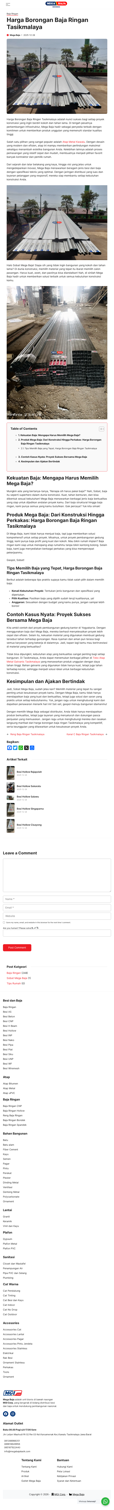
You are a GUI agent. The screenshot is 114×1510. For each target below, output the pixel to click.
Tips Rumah (14, 983)
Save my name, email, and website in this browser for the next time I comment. (38, 922)
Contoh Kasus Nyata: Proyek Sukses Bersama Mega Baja (54, 456)
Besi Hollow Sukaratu (29, 786)
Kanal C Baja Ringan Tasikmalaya (85, 734)
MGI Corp (60, 1494)
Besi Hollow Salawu (28, 796)
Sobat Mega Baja (17, 978)
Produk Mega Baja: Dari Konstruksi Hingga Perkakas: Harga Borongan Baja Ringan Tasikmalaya (61, 441)
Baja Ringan (12, 13)
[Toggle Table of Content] (100, 428)
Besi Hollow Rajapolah (29, 771)
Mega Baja (78, 1494)
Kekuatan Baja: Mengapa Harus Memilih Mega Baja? (50, 435)
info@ (7, 1451)
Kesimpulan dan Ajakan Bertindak (40, 461)
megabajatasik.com (20, 1451)
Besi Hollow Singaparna (30, 808)
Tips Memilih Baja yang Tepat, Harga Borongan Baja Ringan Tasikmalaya (61, 448)
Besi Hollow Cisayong (29, 824)
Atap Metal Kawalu (73, 141)
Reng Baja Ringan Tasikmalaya (27, 734)
